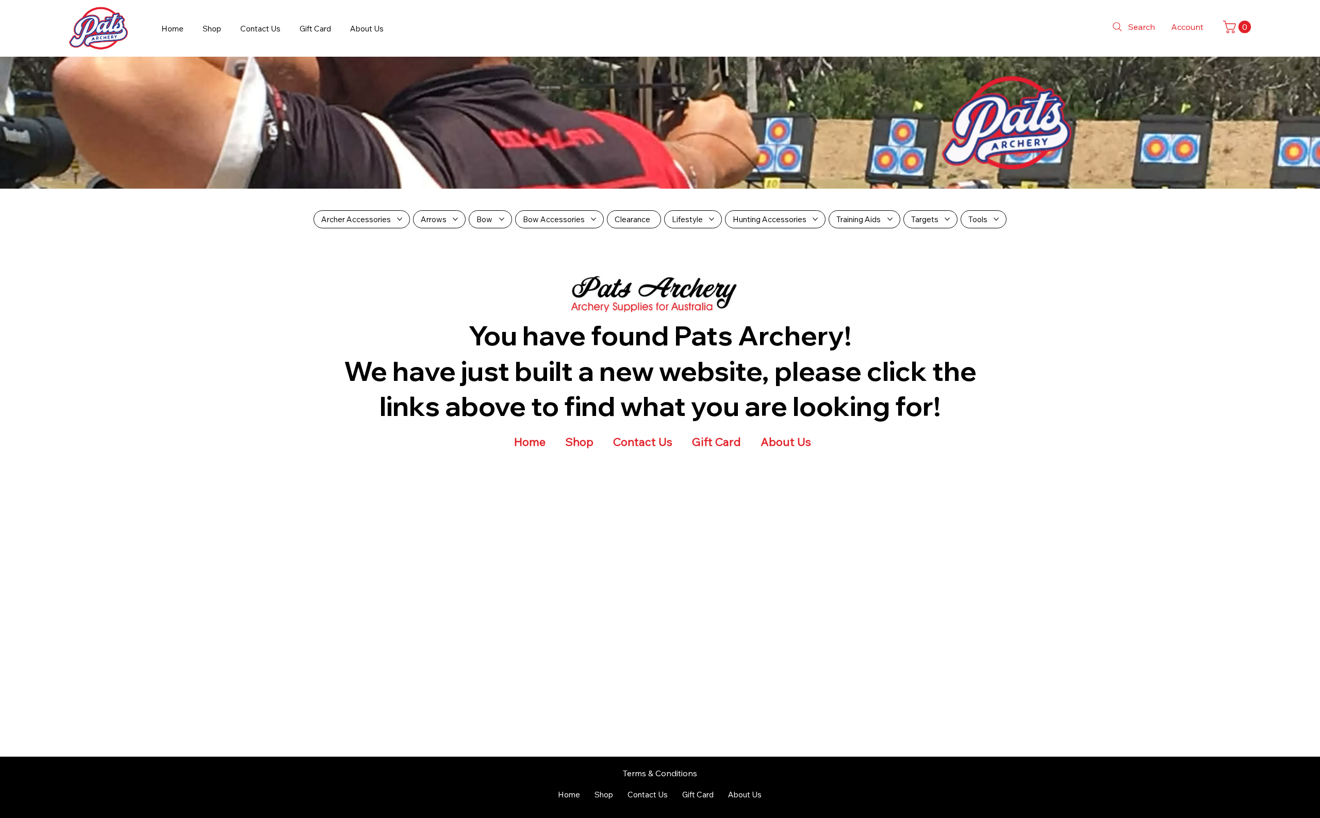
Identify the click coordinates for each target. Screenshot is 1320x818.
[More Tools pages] (996, 219)
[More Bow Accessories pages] (593, 219)
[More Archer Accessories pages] (399, 219)
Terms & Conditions (660, 773)
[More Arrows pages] (455, 219)
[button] (1238, 27)
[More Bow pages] (501, 219)
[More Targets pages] (947, 219)
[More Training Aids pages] (890, 219)
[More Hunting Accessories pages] (815, 219)
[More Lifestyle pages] (711, 219)
